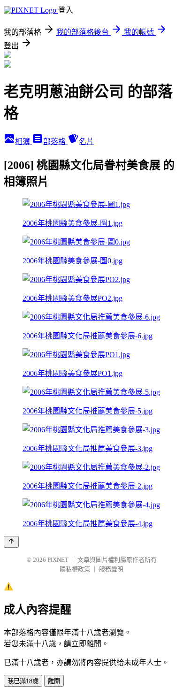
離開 (54, 681)
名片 (86, 141)
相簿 (23, 141)
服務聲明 (111, 569)
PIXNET (58, 559)
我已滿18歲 (23, 681)
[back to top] (11, 542)
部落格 (55, 141)
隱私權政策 (75, 569)
